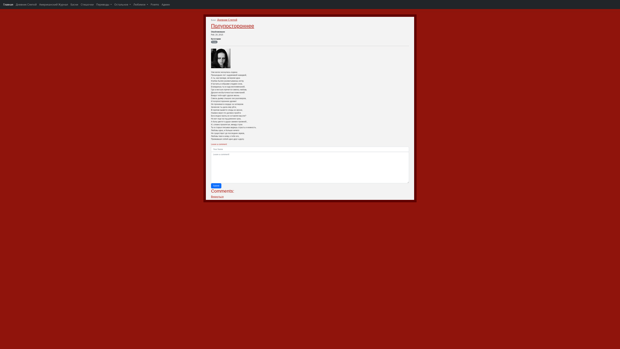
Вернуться (217, 196)
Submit (216, 186)
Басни (74, 4)
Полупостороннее (232, 26)
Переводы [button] (103, 4)
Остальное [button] (121, 4)
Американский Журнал (53, 4)
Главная (8, 4)
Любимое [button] (139, 4)
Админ (166, 4)
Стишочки (87, 4)
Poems (155, 4)
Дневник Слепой (26, 4)
